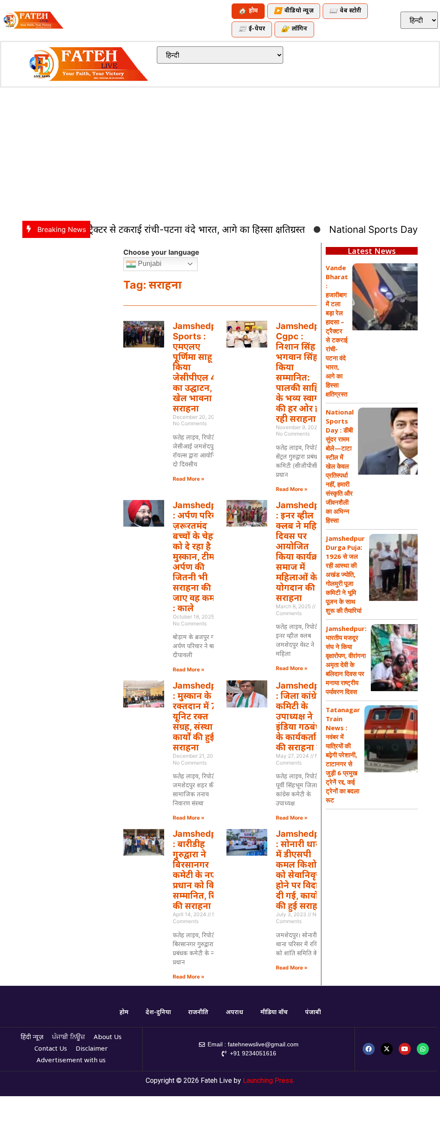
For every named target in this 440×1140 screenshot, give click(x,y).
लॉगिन (294, 29)
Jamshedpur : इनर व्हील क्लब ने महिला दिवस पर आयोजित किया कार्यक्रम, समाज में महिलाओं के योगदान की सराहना (302, 551)
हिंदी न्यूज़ (32, 1037)
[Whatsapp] (423, 1049)
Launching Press (268, 1080)
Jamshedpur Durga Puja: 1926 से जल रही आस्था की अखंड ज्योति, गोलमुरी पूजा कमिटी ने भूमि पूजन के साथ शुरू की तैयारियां (345, 574)
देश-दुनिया (158, 1013)
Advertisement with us (71, 1061)
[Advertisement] (220, 152)
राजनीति (198, 1013)
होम (248, 11)
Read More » (189, 479)
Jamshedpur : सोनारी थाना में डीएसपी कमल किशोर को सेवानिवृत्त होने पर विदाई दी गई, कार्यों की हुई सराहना (302, 870)
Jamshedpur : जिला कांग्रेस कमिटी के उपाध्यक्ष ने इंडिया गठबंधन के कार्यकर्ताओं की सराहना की (302, 716)
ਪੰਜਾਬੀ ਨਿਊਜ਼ (68, 1037)
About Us (108, 1037)
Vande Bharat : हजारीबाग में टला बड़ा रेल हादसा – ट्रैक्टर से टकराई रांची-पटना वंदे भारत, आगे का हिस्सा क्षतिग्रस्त (337, 330)
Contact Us (50, 1049)
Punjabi (149, 263)
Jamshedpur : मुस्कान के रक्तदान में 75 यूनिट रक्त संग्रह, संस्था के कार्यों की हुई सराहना (199, 716)
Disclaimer (92, 1049)
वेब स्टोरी (345, 11)
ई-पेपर (252, 29)
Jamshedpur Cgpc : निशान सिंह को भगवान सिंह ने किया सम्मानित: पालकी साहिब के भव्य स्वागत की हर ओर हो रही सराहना (302, 372)
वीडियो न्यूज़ (294, 11)
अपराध (234, 1013)
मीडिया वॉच (274, 1013)
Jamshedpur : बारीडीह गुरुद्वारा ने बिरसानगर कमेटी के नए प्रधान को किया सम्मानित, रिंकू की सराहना (199, 870)
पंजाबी (313, 1013)
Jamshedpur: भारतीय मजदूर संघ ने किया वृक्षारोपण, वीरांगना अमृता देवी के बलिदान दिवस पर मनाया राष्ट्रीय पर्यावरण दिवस (346, 660)
